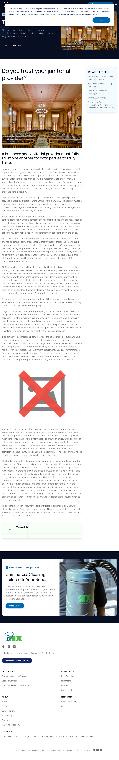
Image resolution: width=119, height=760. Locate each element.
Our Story (6, 706)
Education (65, 685)
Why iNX (5, 701)
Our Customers (8, 711)
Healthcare (66, 681)
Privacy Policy (86, 750)
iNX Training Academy (11, 725)
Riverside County (47, 736)
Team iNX (16, 45)
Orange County (29, 736)
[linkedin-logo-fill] (14, 646)
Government (66, 690)
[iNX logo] (12, 636)
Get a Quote (7, 653)
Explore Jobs (21, 653)
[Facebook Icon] (3, 646)
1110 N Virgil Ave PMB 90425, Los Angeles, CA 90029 (60, 750)
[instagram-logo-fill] (8, 646)
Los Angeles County (10, 736)
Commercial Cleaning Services (15, 676)
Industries (66, 671)
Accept (101, 20)
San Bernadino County (67, 736)
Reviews (5, 720)
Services (6, 671)
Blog (63, 706)
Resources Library (69, 701)
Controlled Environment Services (16, 685)
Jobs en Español (38, 653)
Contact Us (53, 653)
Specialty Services (9, 681)
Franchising (7, 715)
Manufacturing (67, 676)
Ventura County (87, 736)
